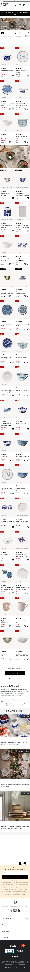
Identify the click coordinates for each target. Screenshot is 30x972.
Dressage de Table (23, 751)
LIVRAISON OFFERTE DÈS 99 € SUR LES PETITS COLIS (16, 1)
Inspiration (5, 931)
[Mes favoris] (20, 5)
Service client (6, 919)
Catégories (15, 33)
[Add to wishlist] (9, 76)
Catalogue (5, 925)
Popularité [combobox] (18, 36)
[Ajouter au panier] (13, 76)
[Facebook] (10, 910)
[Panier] (24, 5)
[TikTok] (19, 910)
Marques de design (6, 17)
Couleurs (23, 33)
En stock (8, 33)
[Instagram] (15, 910)
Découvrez (25, 716)
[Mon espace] (16, 5)
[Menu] (28, 5)
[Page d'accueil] (4, 4)
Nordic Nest (6, 937)
